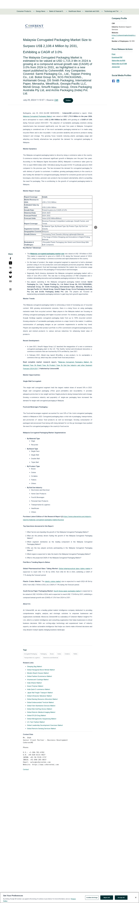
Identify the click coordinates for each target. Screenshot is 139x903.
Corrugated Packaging (30, 654)
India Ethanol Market (34, 683)
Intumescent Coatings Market (38, 680)
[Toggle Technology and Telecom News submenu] (121, 11)
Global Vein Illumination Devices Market (41, 706)
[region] (69, 897)
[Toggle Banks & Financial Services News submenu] (66, 11)
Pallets (75, 654)
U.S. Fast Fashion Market (36, 722)
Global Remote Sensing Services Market (41, 729)
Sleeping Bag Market (34, 667)
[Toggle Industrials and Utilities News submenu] (102, 11)
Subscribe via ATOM (119, 64)
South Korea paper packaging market (67, 591)
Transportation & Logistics (32, 657)
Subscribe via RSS (118, 61)
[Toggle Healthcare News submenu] (83, 11)
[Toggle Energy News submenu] (47, 11)
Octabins (67, 654)
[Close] (136, 897)
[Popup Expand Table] (95, 227)
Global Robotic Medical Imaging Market (41, 712)
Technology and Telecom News (111, 11)
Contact (26, 769)
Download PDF (117, 57)
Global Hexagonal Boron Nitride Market (41, 670)
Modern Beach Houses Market (38, 673)
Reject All (107, 897)
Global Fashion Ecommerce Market (39, 676)
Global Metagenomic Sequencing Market (41, 719)
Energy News (40, 11)
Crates (59, 654)
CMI (56, 100)
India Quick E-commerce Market (38, 689)
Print (113, 54)
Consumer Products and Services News (24, 11)
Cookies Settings (91, 897)
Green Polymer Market (35, 686)
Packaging (43, 654)
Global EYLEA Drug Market (36, 715)
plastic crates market (53, 581)
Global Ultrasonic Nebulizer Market (39, 696)
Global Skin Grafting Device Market (39, 709)
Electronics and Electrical (50, 657)
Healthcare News (74, 11)
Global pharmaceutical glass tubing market (74, 569)
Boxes (52, 654)
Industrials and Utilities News (92, 11)
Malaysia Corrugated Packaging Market (37, 116)
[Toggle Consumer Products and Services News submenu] (34, 11)
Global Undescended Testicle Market (40, 702)
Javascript (116, 67)
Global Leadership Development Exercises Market (45, 725)
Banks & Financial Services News (57, 11)
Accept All (121, 897)
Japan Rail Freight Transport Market (40, 693)
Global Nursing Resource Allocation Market (42, 699)
